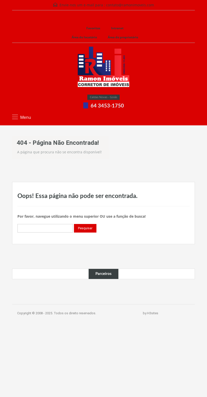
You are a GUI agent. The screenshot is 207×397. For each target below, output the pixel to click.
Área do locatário (84, 37)
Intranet (117, 28)
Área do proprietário (123, 37)
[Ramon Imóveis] (103, 71)
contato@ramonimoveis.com (130, 5)
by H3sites (150, 313)
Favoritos (93, 28)
